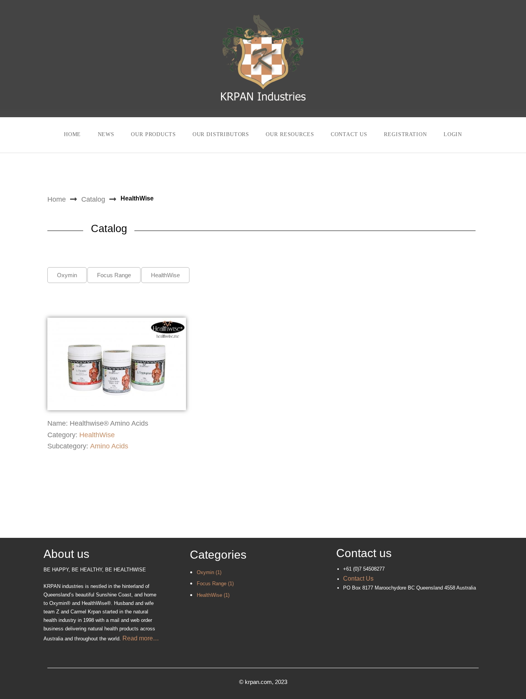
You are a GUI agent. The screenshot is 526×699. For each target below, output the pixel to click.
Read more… (140, 638)
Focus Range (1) (215, 583)
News (106, 134)
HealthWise (97, 435)
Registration (405, 134)
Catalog (93, 199)
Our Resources (290, 134)
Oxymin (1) (209, 572)
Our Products (153, 134)
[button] (67, 275)
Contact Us (349, 134)
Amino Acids (109, 446)
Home (72, 134)
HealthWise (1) (213, 595)
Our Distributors (221, 134)
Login (453, 134)
